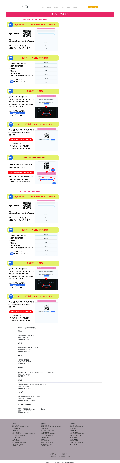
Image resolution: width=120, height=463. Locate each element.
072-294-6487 (16, 446)
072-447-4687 (74, 444)
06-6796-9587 (16, 437)
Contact (75, 7)
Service (49, 7)
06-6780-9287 (45, 446)
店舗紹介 (53, 453)
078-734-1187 (45, 428)
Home (42, 7)
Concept (56, 7)
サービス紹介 (53, 454)
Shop (68, 7)
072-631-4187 (74, 428)
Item (63, 7)
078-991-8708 (45, 437)
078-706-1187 (16, 428)
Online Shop (93, 7)
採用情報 (64, 453)
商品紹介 (53, 456)
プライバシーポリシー (64, 456)
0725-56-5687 (74, 437)
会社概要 (64, 454)
